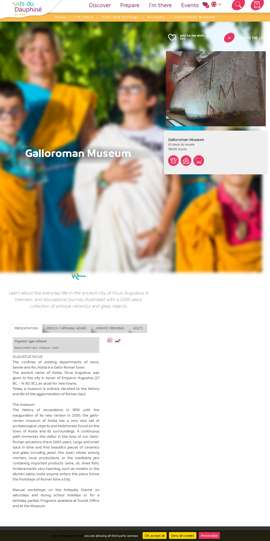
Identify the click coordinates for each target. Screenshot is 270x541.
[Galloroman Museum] (216, 88)
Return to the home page (27, 8)
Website (198, 160)
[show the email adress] (186, 160)
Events (190, 5)
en (217, 5)
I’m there (160, 5)
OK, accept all (155, 535)
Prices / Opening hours (66, 328)
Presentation (26, 328)
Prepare (129, 5)
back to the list (247, 38)
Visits (138, 328)
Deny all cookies (182, 535)
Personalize (209, 535)
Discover (100, 5)
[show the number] (173, 160)
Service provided (109, 328)
